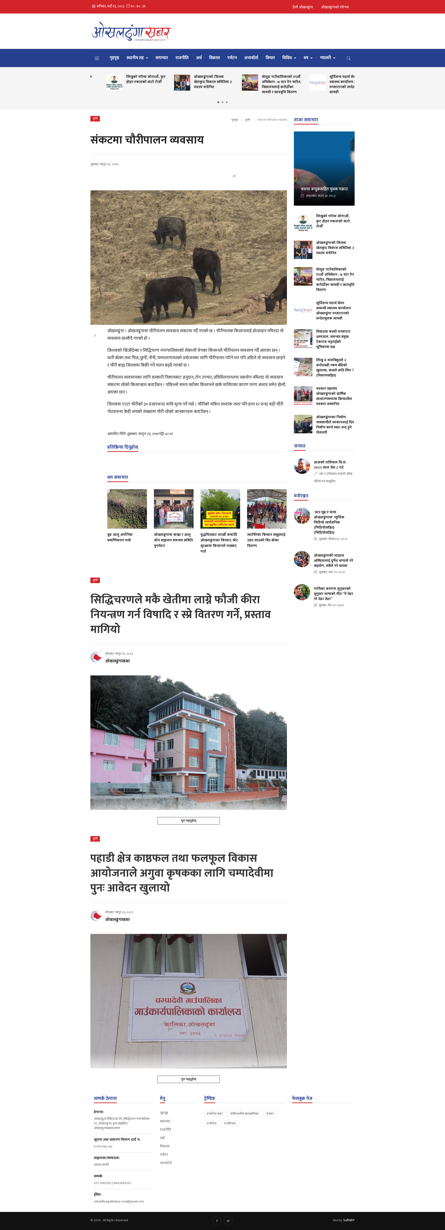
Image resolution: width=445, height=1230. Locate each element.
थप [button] (306, 57)
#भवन (270, 1113)
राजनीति (182, 57)
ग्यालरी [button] (326, 57)
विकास (214, 57)
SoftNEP (349, 1220)
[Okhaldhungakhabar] (132, 31)
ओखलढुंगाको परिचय (335, 7)
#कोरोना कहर (215, 1113)
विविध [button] (287, 57)
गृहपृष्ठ (114, 57)
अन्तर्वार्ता (251, 57)
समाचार (162, 57)
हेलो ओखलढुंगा (303, 7)
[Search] (349, 58)
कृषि (247, 119)
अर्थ (199, 57)
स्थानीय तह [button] (136, 57)
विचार (270, 57)
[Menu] (96, 58)
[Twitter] (228, 1221)
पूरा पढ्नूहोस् (188, 820)
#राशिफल (230, 1123)
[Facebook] (217, 1221)
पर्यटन (232, 57)
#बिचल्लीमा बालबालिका (244, 1113)
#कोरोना (211, 1123)
